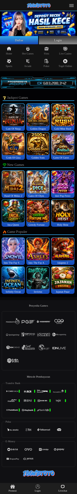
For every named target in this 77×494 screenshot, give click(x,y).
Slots (46, 53)
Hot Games (27, 53)
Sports (9, 66)
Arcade (28, 66)
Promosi (13, 490)
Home (9, 53)
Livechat (62, 490)
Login (58, 40)
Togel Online (65, 66)
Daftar (19, 40)
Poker (47, 66)
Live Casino (65, 53)
